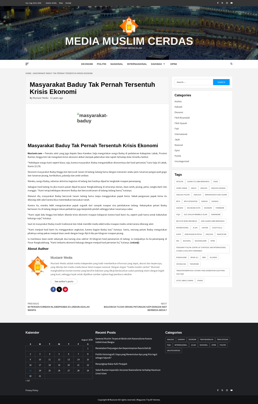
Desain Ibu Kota (193, 208)
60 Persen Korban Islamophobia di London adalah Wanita (59, 307)
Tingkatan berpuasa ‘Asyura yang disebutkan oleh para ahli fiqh (200, 272)
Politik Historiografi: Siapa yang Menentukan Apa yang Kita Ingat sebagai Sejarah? (126, 356)
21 (78, 365)
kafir (178, 234)
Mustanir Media (41, 97)
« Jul (28, 380)
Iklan (61, 3)
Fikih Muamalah (182, 117)
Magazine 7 (142, 399)
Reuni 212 (194, 257)
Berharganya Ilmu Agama (216, 194)
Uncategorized (182, 161)
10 (40, 359)
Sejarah (213, 257)
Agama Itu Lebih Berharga (198, 181)
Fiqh (177, 128)
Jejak (177, 139)
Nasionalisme (201, 241)
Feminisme (220, 208)
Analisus (197, 194)
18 (50, 365)
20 (69, 365)
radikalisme (181, 257)
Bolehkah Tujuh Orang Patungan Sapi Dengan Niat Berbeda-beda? (135, 307)
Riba (204, 257)
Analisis (178, 101)
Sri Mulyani (181, 264)
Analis (193, 188)
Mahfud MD (221, 234)
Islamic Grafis (51, 3)
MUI (177, 241)
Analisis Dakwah (218, 188)
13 (69, 359)
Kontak (68, 3)
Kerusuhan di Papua (193, 234)
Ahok (215, 181)
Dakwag (215, 201)
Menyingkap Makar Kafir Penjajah (111, 363)
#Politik (179, 181)
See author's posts (64, 281)
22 (88, 365)
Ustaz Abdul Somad (184, 280)
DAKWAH (179, 208)
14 (78, 359)
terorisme (194, 264)
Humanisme (216, 214)
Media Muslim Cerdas (129, 41)
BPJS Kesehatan (190, 201)
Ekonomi (87, 64)
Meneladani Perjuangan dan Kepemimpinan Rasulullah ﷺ (123, 348)
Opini (173, 64)
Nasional (116, 64)
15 (88, 359)
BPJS (178, 201)
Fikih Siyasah (181, 123)
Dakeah (204, 201)
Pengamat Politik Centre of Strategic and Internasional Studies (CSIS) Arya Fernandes (201, 249)
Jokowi (204, 227)
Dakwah (156, 64)
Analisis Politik (183, 194)
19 (59, 365)
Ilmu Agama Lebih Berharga (213, 221)
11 (50, 359)
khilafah (209, 234)
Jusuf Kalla (217, 227)
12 (59, 359)
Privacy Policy (32, 390)
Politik (101, 64)
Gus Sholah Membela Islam (195, 214)
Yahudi (200, 280)
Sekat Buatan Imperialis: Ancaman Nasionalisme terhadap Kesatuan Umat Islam (127, 371)
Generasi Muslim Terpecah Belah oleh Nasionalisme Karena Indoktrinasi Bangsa (123, 340)
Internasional (137, 64)
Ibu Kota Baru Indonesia (186, 221)
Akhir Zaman (181, 188)
